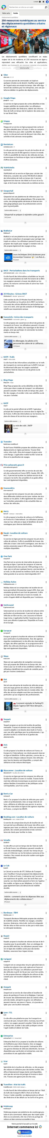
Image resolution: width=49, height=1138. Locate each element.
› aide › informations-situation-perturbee (21, 273)
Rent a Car (8, 794)
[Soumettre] (45, 7)
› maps (8, 100)
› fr (9, 147)
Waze (6, 656)
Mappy (7, 121)
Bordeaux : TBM (11, 913)
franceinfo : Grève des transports (18, 317)
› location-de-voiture (14, 773)
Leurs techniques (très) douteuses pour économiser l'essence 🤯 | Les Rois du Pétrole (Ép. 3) (29, 256)
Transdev (8, 442)
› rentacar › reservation (13, 514)
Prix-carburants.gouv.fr (14, 465)
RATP (6, 403)
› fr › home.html (12, 1038)
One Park (8, 556)
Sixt (5, 680)
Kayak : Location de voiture (16, 533)
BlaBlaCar (8, 231)
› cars (8, 535)
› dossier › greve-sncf (14, 296)
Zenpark (7, 987)
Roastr (6, 936)
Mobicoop (8, 1106)
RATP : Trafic (9, 357)
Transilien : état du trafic (15, 1085)
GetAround (9, 605)
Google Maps (9, 98)
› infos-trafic (9, 359)
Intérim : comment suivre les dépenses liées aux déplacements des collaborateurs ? (24, 898)
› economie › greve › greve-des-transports (21, 319)
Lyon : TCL (8, 1013)
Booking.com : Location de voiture (19, 817)
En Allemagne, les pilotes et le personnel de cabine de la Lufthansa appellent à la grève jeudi (28, 342)
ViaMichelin (9, 168)
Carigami (7, 959)
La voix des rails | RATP (22, 426)
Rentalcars (8, 144)
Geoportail (8, 191)
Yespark (7, 719)
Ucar (6, 1061)
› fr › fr (9, 77)
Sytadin (7, 840)
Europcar (8, 631)
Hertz (6, 511)
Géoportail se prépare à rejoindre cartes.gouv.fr (24, 215)
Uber (6, 75)
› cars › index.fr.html (14, 819)
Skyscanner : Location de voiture (18, 771)
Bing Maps (8, 380)
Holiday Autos (10, 582)
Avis (5, 745)
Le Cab (6, 866)
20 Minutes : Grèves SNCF (15, 294)
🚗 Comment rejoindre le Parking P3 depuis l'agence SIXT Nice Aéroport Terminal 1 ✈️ (28, 704)
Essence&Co (9, 488)
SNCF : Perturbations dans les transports (22, 271)
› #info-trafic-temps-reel (15, 1087)
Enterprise (8, 1036)
